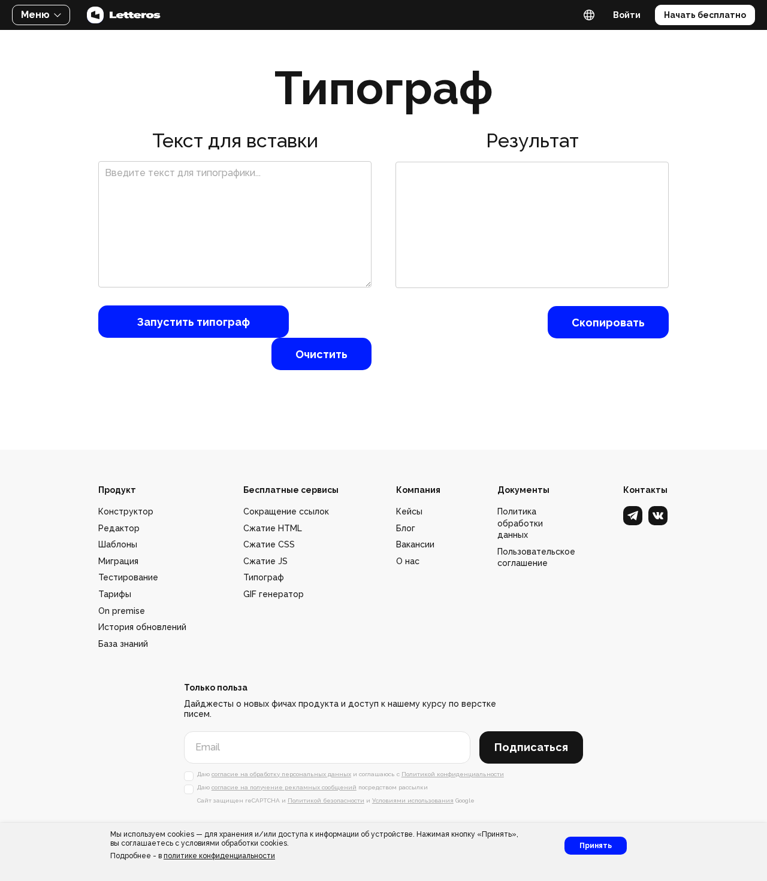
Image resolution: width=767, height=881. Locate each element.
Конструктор (125, 511)
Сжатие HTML (272, 528)
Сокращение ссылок (286, 511)
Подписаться (531, 747)
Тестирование (128, 577)
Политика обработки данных (520, 523)
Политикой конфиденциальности (452, 774)
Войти (627, 15)
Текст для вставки (235, 140)
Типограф (263, 577)
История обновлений (142, 627)
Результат (532, 140)
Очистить (321, 354)
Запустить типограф (193, 322)
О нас (407, 561)
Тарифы (114, 594)
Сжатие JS (265, 561)
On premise (121, 611)
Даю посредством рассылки (312, 787)
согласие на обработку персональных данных (281, 774)
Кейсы (409, 511)
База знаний (123, 644)
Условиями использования (413, 800)
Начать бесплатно (705, 15)
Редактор (119, 528)
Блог (405, 528)
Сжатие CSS (269, 544)
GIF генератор (273, 594)
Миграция (118, 561)
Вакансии (415, 544)
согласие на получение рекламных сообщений (284, 787)
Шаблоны (117, 544)
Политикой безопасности (326, 800)
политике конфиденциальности (219, 856)
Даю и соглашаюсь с (350, 774)
